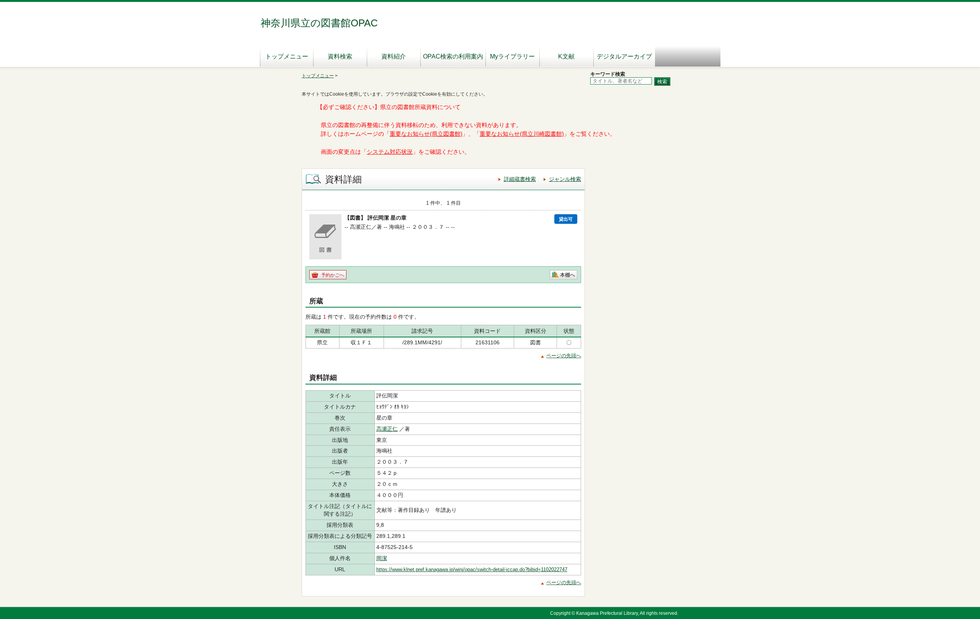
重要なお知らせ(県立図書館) (426, 134)
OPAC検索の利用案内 (453, 56)
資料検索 (340, 56)
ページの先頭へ (563, 355)
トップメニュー (286, 56)
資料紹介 (393, 56)
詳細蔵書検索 (520, 179)
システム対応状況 (390, 152)
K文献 (566, 56)
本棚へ (567, 275)
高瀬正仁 (387, 429)
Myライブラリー (512, 56)
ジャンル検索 (565, 179)
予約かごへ (332, 275)
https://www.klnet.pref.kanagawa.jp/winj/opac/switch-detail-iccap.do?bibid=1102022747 (471, 569)
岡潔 (381, 558)
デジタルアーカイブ (624, 56)
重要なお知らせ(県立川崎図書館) (522, 134)
